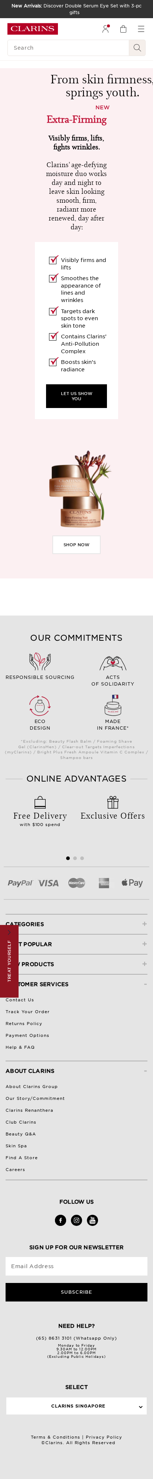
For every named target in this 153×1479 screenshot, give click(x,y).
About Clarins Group (32, 1086)
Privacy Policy (104, 1437)
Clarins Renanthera (29, 1110)
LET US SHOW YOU (76, 396)
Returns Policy (24, 1023)
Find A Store (22, 1157)
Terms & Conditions (55, 1437)
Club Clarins (21, 1122)
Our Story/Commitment (35, 1098)
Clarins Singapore (78, 1406)
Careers (15, 1169)
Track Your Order (28, 1011)
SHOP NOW (76, 544)
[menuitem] (105, 28)
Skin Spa (16, 1145)
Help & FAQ (20, 1047)
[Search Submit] (137, 48)
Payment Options (27, 1035)
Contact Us (20, 999)
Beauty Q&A (21, 1134)
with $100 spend (40, 818)
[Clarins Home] (32, 29)
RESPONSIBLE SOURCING (40, 677)
